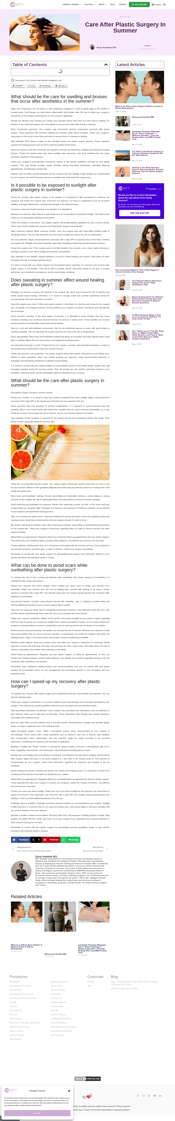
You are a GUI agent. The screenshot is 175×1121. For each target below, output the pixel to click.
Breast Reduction (58, 990)
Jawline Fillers (16, 990)
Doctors (91, 982)
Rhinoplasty (15, 982)
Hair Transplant (57, 1035)
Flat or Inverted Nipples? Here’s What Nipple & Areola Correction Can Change (137, 271)
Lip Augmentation (17, 1035)
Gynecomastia (57, 1006)
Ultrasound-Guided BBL (55, 954)
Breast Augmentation (60, 982)
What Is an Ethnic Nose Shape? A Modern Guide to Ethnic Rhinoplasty (26, 947)
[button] (69, 1090)
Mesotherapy (15, 1039)
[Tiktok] (149, 1095)
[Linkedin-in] (160, 1095)
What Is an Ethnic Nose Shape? (124, 988)
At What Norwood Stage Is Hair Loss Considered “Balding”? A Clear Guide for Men (146, 317)
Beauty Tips (125, 17)
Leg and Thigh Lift (59, 1014)
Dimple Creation (17, 1031)
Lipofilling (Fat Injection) (61, 1018)
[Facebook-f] (137, 1095)
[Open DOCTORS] (94, 4)
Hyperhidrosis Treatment (61, 1031)
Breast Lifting (56, 986)
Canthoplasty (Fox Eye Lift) (21, 994)
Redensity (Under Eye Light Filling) (25, 1023)
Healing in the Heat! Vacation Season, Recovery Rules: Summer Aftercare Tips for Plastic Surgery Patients (148, 170)
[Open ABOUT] (106, 4)
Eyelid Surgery (16, 1018)
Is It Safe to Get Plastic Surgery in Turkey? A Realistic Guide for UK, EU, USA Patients (147, 153)
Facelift (13, 1002)
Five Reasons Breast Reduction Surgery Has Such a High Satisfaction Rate (147, 283)
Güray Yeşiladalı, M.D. (46, 856)
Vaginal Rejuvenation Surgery (63, 1027)
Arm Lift (54, 1010)
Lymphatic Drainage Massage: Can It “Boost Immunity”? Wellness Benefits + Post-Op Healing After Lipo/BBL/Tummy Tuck (92, 949)
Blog (89, 986)
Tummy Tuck (56, 998)
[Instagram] (143, 1095)
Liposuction (56, 994)
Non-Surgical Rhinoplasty (20, 986)
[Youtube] (154, 1095)
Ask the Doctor (139, 213)
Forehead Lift (15, 1010)
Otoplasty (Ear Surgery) (20, 1027)
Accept (37, 1113)
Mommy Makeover (59, 1023)
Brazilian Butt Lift (58, 1002)
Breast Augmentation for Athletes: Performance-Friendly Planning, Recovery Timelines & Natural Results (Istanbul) (148, 300)
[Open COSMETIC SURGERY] (80, 4)
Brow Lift (13, 1014)
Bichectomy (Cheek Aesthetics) (23, 998)
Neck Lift (13, 1006)
